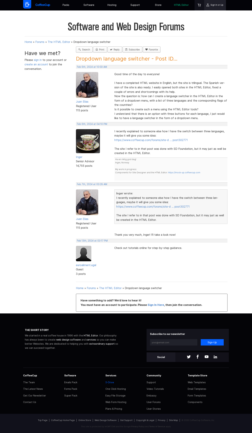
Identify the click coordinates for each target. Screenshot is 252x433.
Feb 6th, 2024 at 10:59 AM (92, 67)
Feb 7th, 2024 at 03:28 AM (92, 184)
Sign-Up (212, 342)
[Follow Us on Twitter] (188, 357)
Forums (39, 42)
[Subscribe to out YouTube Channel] (206, 357)
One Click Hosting (115, 388)
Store (158, 4)
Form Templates (197, 395)
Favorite (153, 49)
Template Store (197, 375)
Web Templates (197, 382)
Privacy (161, 420)
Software (88, 4)
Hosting (111, 4)
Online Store (84, 420)
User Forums (154, 402)
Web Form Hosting (115, 402)
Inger (79, 157)
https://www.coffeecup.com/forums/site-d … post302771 (151, 140)
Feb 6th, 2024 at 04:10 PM (92, 124)
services (91, 339)
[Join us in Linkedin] (215, 357)
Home (28, 42)
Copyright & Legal (145, 420)
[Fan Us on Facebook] (197, 357)
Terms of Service (157, 426)
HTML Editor (181, 4)
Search (85, 49)
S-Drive (109, 382)
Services (110, 375)
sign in (38, 60)
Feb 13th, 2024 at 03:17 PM (92, 240)
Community (154, 375)
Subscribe (133, 49)
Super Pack (70, 395)
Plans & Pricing (113, 408)
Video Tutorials (155, 388)
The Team (29, 382)
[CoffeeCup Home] (43, 5)
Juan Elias (82, 101)
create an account (36, 64)
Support (135, 4)
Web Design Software (106, 420)
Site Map (173, 420)
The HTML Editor (59, 42)
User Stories (154, 408)
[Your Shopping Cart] (199, 5)
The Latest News (33, 388)
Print (101, 49)
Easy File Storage (115, 395)
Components (195, 402)
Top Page (42, 420)
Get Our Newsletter (34, 395)
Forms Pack (70, 388)
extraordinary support (102, 343)
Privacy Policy (138, 426)
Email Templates (197, 388)
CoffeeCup (30, 375)
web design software (68, 339)
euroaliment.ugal (86, 265)
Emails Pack (70, 382)
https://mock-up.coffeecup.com (184, 172)
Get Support (126, 420)
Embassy (152, 395)
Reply (115, 49)
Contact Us (29, 402)
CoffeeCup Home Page (63, 420)
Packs (66, 4)
